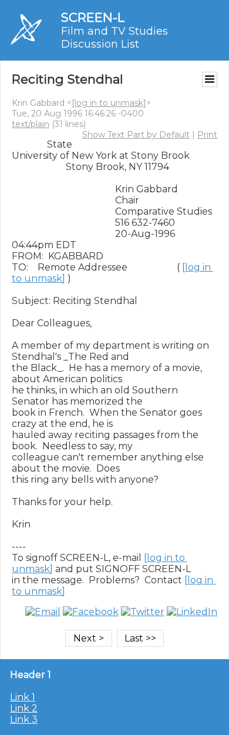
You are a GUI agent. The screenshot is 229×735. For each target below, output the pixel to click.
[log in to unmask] (109, 103)
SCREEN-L (92, 17)
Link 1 (22, 697)
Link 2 (24, 708)
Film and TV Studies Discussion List (114, 38)
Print (207, 134)
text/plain (30, 124)
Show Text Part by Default (136, 134)
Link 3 (24, 719)
